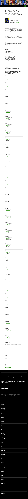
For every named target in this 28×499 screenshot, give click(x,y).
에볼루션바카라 (8, 132)
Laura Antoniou (7, 381)
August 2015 (2, 471)
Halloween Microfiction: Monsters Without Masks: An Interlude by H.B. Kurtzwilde (10, 394)
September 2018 (3, 422)
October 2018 (2, 421)
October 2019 (2, 416)
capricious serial (14, 377)
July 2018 (2, 425)
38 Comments (16, 15)
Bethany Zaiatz (12, 15)
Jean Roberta (20, 380)
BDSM (22, 376)
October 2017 (2, 437)
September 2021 (3, 408)
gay (18, 378)
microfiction (17, 381)
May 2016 (2, 459)
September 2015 (3, 470)
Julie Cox (5, 381)
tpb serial (5, 384)
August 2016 (2, 455)
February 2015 (2, 479)
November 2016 (3, 451)
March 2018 (2, 430)
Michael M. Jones (13, 381)
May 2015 (2, 475)
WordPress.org (3, 494)
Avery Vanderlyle (19, 376)
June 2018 (2, 426)
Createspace (17, 22)
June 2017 (2, 442)
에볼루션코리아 (8, 118)
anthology (15, 376)
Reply (7, 79)
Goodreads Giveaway (10, 42)
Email (6, 358)
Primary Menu (27, 6)
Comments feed (3, 493)
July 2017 (2, 441)
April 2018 (2, 429)
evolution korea (8, 112)
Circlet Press (3, 6)
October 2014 (2, 484)
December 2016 (3, 450)
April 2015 (2, 476)
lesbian (10, 381)
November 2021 (3, 405)
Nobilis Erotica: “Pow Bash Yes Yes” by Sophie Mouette (12, 68)
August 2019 (2, 417)
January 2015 (2, 480)
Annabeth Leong (12, 376)
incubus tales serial (15, 380)
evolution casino (8, 146)
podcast (11, 382)
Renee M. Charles (16, 382)
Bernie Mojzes (24, 376)
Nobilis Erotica (4, 382)
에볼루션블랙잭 (8, 139)
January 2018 (2, 433)
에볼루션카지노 (8, 125)
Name (6, 355)
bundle (2, 377)
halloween (23, 378)
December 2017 (3, 434)
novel (8, 382)
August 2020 (2, 412)
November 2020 (3, 409)
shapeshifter (23, 382)
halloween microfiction (6, 380)
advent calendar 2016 (6, 376)
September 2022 (3, 404)
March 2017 (2, 446)
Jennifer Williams (2, 381)
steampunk (25, 382)
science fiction (19, 382)
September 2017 (3, 438)
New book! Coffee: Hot (8, 65)
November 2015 (3, 467)
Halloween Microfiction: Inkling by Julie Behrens (6, 398)
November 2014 (3, 483)
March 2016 (2, 462)
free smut (15, 378)
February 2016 (2, 463)
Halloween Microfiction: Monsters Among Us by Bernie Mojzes (8, 395)
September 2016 (3, 454)
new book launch (22, 381)
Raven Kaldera (13, 382)
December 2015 (3, 466)
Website (6, 361)
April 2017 (2, 445)
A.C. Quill (2, 376)
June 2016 (2, 458)
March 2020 (2, 413)
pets (9, 382)
